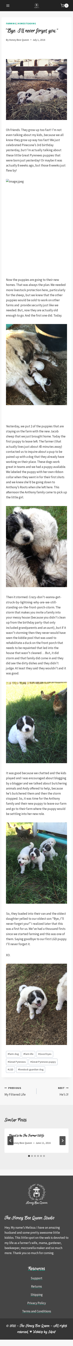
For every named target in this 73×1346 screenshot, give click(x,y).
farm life (28, 1054)
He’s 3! (63, 1091)
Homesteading (27, 23)
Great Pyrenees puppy (43, 1061)
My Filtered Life (15, 1091)
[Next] (63, 1140)
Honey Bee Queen (19, 39)
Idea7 (52, 1332)
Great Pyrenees (17, 1061)
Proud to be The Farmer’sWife (26, 1136)
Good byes (44, 1054)
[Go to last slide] (10, 1140)
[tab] (29, 1156)
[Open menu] (7, 5)
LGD (10, 1069)
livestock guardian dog (30, 1069)
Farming (11, 23)
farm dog (13, 1054)
